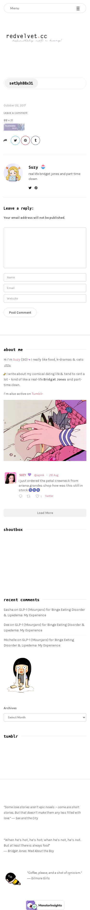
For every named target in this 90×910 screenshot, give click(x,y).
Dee (6, 625)
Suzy (35, 167)
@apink (39, 475)
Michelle (10, 640)
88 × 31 (8, 120)
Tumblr (37, 394)
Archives (10, 708)
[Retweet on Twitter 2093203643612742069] (29, 496)
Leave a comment (15, 113)
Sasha (8, 610)
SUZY (23, 475)
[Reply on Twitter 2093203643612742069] (21, 496)
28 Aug (53, 475)
